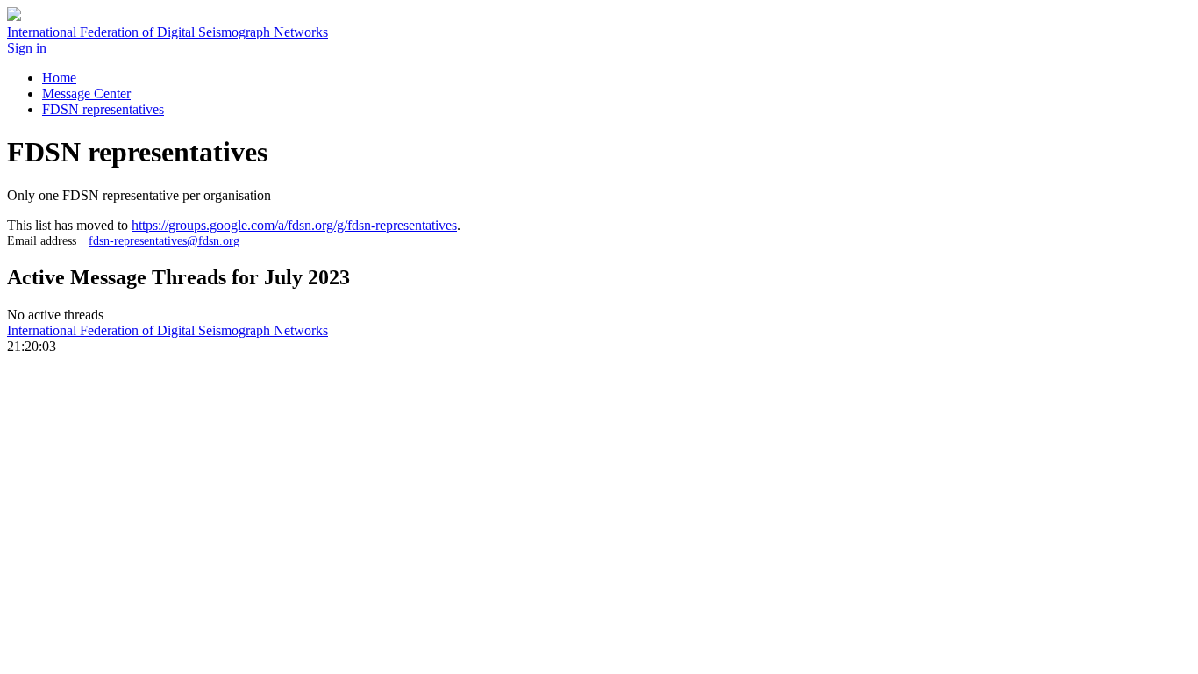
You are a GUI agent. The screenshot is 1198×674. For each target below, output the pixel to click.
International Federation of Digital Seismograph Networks (167, 330)
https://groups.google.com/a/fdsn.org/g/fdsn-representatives (294, 225)
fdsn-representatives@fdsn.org (164, 240)
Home (59, 77)
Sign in (26, 47)
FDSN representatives (103, 109)
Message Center (86, 93)
